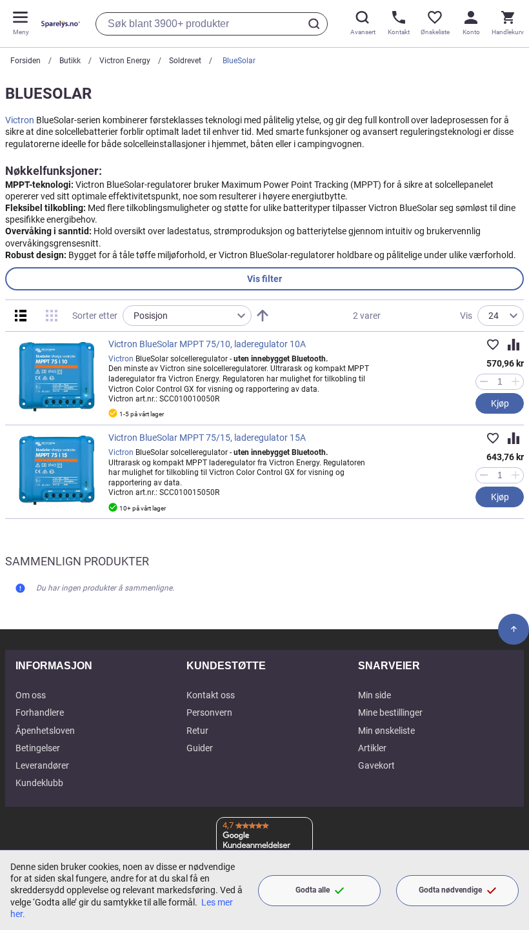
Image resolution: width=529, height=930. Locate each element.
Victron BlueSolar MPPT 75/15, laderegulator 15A (207, 437)
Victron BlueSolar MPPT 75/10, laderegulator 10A (207, 344)
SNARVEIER (389, 665)
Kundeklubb (39, 783)
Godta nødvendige (450, 890)
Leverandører (42, 765)
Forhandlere (39, 712)
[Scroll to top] (513, 629)
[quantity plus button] (516, 382)
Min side (374, 695)
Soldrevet (185, 60)
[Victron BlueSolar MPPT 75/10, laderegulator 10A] (56, 376)
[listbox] (187, 315)
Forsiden (25, 60)
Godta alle (312, 890)
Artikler (372, 748)
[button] (493, 344)
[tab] (264, 278)
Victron (19, 120)
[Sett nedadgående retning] (263, 316)
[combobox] (211, 23)
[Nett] (51, 315)
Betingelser (37, 748)
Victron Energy (124, 60)
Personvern (209, 712)
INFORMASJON (53, 665)
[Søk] (316, 23)
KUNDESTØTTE (226, 665)
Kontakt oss (210, 695)
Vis (466, 315)
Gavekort (376, 765)
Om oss (30, 695)
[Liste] (20, 315)
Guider (199, 748)
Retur (197, 730)
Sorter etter (94, 315)
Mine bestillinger (390, 712)
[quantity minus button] (483, 382)
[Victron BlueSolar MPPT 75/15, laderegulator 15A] (56, 470)
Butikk (70, 60)
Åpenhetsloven (45, 730)
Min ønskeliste (386, 730)
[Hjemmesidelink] (58, 23)
